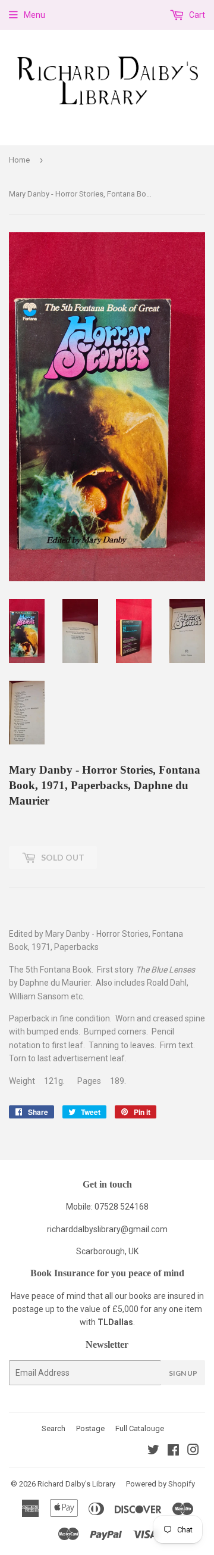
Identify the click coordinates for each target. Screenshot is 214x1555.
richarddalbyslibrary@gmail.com (107, 1229)
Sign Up (183, 1373)
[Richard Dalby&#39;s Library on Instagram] (193, 1451)
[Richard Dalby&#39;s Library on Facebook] (173, 1451)
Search (53, 1428)
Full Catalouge (139, 1428)
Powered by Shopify (160, 1483)
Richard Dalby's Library (76, 1483)
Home (19, 159)
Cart (196, 15)
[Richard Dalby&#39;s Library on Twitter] (153, 1451)
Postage (90, 1428)
